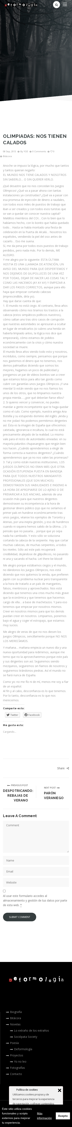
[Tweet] (58, 768)
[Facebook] (52, 768)
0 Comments (39, 151)
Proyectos (16, 1055)
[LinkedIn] (58, 774)
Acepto (63, 1115)
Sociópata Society (25, 1037)
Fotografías (17, 1068)
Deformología (23, 1049)
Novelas (15, 1024)
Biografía (16, 1012)
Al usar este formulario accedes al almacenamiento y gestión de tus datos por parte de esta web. (35, 900)
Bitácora (7, 156)
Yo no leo (20, 1061)
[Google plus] (52, 774)
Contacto (16, 1074)
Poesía (14, 1043)
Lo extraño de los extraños (31, 1030)
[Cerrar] (59, 1090)
